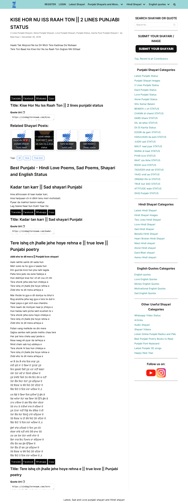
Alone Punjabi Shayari (43, 33)
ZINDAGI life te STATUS (147, 179)
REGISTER (50, 4)
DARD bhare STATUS (146, 118)
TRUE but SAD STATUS (147, 183)
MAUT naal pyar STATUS (148, 146)
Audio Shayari (142, 324)
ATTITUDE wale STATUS (147, 188)
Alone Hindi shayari (145, 247)
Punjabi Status (83, 33)
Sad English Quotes (145, 293)
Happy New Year (143, 352)
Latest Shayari (77, 4)
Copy (51, 98)
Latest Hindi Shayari (145, 210)
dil (20, 158)
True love (38, 158)
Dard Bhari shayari (144, 252)
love (27, 158)
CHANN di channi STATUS (148, 113)
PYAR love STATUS (145, 155)
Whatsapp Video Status (147, 315)
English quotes (142, 274)
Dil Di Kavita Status (145, 127)
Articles (138, 320)
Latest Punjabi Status (146, 75)
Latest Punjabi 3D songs (147, 348)
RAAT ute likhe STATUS (147, 160)
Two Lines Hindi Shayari (147, 219)
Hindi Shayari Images (146, 215)
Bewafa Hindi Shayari (146, 233)
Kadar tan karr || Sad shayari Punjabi (46, 187)
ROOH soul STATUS (145, 165)
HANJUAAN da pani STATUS (150, 136)
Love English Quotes (145, 279)
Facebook (28, 98)
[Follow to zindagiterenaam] (161, 376)
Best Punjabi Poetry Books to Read (153, 338)
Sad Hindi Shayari (144, 229)
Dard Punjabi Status (145, 89)
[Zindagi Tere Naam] (14, 4)
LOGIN (62, 4)
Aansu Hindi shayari (145, 257)
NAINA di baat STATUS (147, 151)
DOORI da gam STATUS (147, 132)
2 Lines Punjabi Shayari (21, 33)
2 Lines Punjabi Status (146, 85)
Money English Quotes (146, 283)
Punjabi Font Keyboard (146, 343)
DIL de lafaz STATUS (145, 122)
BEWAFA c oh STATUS (146, 108)
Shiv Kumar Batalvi (144, 103)
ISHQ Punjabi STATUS (146, 193)
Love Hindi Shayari (144, 224)
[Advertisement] (66, 73)
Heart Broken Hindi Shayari (149, 238)
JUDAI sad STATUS (145, 141)
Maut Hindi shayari (144, 243)
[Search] (174, 24)
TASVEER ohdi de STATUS (149, 169)
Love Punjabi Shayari (65, 33)
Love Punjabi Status (145, 94)
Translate (16, 98)
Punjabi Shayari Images (147, 80)
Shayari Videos (142, 329)
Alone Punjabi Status (145, 99)
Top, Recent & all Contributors (151, 58)
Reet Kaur (15, 37)
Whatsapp (41, 98)
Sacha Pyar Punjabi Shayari (104, 33)
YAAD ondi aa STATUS (147, 174)
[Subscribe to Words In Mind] (151, 376)
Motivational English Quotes (150, 288)
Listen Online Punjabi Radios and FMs (155, 334)
